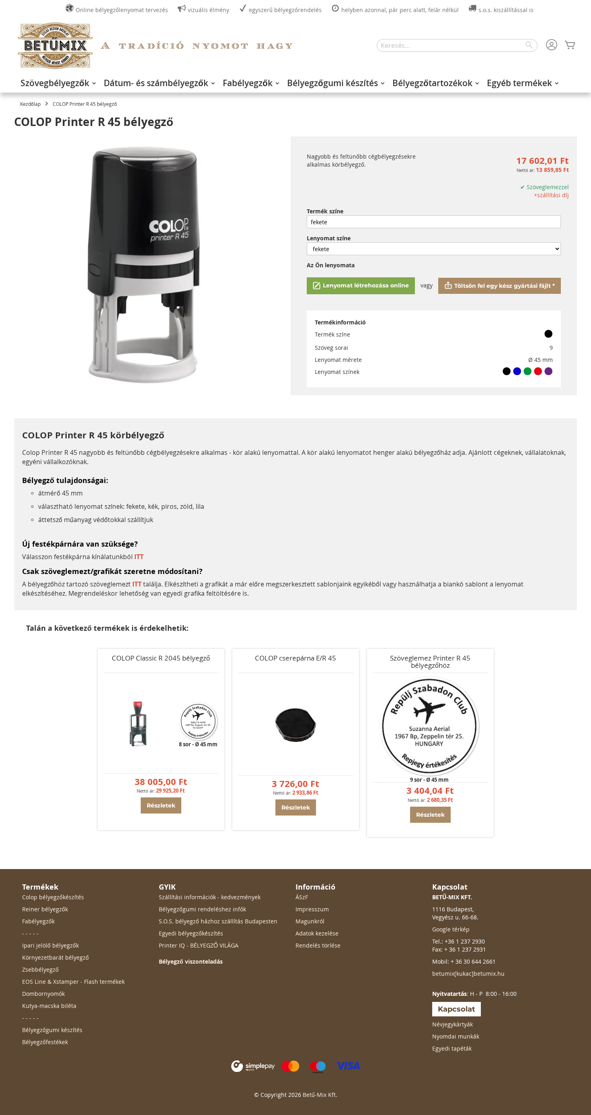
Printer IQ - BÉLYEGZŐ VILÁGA (198, 945)
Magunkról (310, 921)
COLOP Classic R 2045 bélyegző (161, 658)
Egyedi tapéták (452, 1048)
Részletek (161, 805)
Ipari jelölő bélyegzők (50, 945)
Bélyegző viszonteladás (191, 961)
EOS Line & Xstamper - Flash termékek (73, 981)
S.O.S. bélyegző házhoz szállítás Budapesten (218, 921)
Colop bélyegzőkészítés (53, 897)
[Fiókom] (552, 45)
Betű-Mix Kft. (320, 1094)
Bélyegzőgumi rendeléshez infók (202, 909)
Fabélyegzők (38, 921)
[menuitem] (55, 83)
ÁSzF (302, 897)
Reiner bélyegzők (45, 909)
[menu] (295, 83)
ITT (137, 584)
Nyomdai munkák (455, 1036)
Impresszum (312, 909)
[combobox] (457, 45)
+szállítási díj (551, 195)
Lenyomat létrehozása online (366, 285)
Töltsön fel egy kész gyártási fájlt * (504, 285)
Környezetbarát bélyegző (55, 957)
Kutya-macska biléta (49, 1006)
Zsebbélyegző (40, 969)
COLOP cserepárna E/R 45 (295, 658)
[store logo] (54, 45)
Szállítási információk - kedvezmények (210, 897)
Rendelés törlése (318, 945)
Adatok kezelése (317, 933)
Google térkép (451, 929)
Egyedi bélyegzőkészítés (191, 933)
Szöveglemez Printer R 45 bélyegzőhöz (430, 661)
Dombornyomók (43, 993)
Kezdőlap (30, 104)
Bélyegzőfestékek (45, 1042)
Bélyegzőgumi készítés (52, 1030)
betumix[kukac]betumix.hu (468, 973)
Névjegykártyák (452, 1024)
